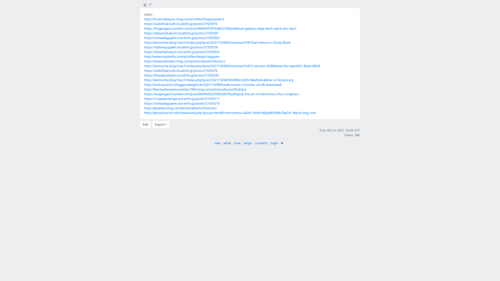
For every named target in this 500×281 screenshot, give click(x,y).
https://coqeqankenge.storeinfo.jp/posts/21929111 (182, 99)
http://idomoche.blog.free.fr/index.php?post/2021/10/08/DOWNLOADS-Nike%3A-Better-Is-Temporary (218, 80)
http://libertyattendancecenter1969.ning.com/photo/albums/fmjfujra (195, 89)
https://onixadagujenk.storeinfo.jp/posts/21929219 (182, 103)
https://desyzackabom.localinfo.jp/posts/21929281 (181, 33)
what (227, 143)
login (274, 143)
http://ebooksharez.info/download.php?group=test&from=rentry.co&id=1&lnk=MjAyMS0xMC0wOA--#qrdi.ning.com (230, 113)
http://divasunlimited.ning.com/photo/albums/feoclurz (184, 61)
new (217, 143)
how (237, 143)
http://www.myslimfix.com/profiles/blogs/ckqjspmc (182, 56)
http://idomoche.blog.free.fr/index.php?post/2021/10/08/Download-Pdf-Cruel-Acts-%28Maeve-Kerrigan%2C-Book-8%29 (232, 66)
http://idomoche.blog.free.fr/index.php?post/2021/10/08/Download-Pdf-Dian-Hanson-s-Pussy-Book (217, 42)
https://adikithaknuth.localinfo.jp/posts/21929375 (180, 24)
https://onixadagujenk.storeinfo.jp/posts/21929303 (182, 38)
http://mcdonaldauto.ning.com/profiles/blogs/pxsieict (184, 19)
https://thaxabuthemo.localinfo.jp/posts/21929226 (181, 75)
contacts (261, 143)
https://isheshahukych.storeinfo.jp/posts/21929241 (182, 52)
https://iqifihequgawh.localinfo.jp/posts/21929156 (181, 47)
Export (160, 124)
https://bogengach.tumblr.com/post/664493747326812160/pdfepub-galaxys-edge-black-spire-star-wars (220, 28)
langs (248, 143)
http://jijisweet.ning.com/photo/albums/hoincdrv (180, 108)
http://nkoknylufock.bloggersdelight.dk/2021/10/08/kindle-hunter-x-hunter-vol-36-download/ (213, 85)
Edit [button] (145, 124)
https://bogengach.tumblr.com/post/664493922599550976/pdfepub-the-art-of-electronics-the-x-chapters (221, 94)
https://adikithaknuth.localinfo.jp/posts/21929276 (180, 70)
